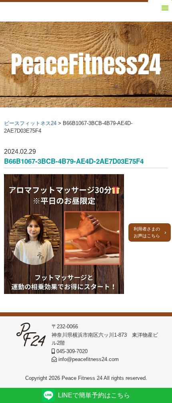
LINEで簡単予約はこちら (94, 395)
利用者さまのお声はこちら (147, 232)
